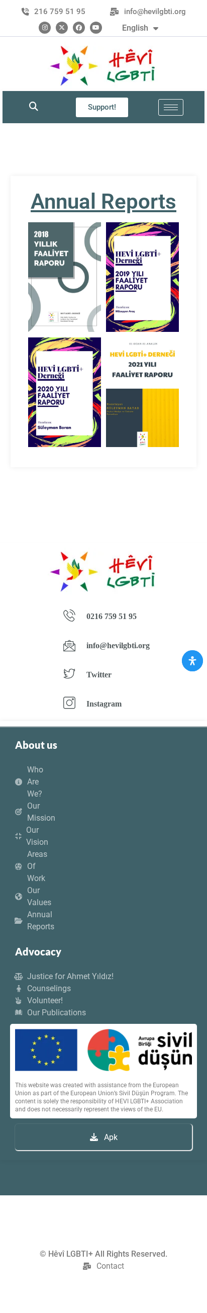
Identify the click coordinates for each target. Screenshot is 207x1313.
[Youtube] (96, 28)
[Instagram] (45, 28)
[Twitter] (62, 28)
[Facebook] (79, 28)
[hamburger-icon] (170, 107)
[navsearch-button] (34, 107)
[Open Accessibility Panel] (192, 660)
